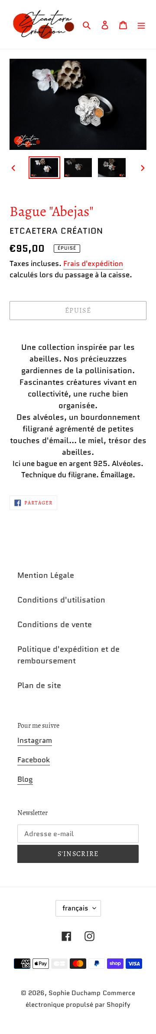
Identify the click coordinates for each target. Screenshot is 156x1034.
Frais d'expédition (93, 263)
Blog (25, 779)
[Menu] (141, 24)
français (75, 908)
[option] (44, 167)
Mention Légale (45, 575)
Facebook (33, 760)
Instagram (34, 740)
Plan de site (39, 685)
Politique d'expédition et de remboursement (68, 655)
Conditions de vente (54, 624)
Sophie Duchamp (75, 993)
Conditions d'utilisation (61, 600)
